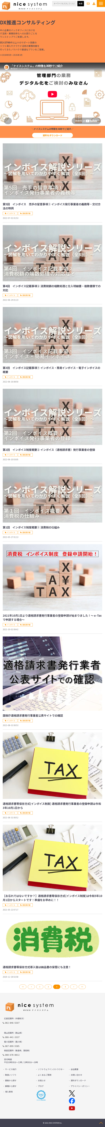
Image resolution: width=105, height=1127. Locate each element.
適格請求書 (26, 213)
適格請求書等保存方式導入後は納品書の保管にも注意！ (37, 967)
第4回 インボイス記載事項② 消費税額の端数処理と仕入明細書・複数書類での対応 (52, 288)
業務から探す (11, 1080)
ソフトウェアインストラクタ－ (51, 1069)
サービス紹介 (11, 1069)
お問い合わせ (88, 3)
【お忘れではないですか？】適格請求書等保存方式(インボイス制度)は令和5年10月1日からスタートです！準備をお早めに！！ (52, 898)
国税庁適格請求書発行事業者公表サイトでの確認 (33, 715)
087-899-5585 (12, 1046)
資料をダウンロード (52, 135)
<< (23, 987)
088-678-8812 (12, 1054)
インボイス (11, 213)
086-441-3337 (12, 1037)
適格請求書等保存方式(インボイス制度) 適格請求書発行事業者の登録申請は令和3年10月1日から (52, 806)
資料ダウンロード (94, 3)
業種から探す (11, 1086)
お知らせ (42, 1080)
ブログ (41, 1086)
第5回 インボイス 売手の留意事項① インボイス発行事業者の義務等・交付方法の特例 (51, 206)
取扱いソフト (11, 1074)
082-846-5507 (12, 1022)
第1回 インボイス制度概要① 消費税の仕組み (31, 527)
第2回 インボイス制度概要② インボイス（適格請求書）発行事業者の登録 (49, 450)
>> (82, 987)
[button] (101, 3)
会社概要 (74, 1069)
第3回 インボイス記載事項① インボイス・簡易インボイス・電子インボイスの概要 (51, 370)
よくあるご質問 (44, 1074)
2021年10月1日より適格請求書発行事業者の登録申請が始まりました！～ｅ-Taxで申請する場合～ (52, 617)
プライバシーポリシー (80, 1086)
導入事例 (9, 1091)
